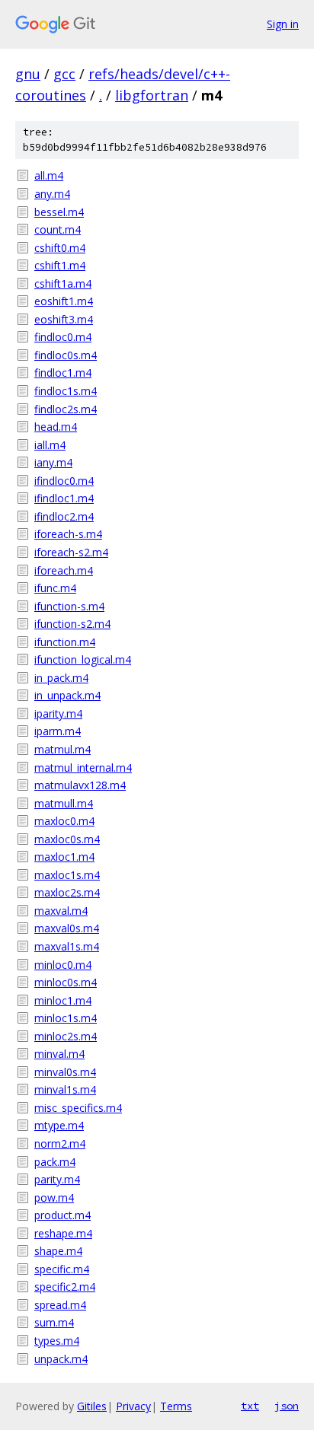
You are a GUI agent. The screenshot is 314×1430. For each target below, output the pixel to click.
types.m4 (56, 1340)
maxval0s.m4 (66, 928)
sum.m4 (54, 1322)
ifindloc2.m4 (64, 516)
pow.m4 (54, 1197)
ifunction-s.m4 (69, 606)
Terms (176, 1406)
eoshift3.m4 (63, 319)
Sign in (283, 24)
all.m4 (48, 175)
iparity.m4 (58, 713)
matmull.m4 (63, 803)
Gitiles (92, 1406)
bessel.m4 (59, 212)
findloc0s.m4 (65, 355)
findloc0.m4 (62, 337)
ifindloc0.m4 (64, 480)
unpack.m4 (61, 1359)
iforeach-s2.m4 (71, 552)
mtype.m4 (59, 1125)
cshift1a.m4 (62, 283)
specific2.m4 (64, 1286)
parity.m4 (57, 1179)
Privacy (133, 1406)
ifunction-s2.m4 (72, 623)
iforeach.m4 (63, 570)
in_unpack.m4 (67, 695)
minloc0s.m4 (65, 982)
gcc (64, 74)
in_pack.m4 (61, 677)
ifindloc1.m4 (64, 498)
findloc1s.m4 (65, 391)
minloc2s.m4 (65, 1036)
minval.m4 (59, 1053)
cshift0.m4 (59, 247)
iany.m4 (53, 462)
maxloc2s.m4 (67, 892)
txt (250, 1405)
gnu (27, 74)
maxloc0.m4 (64, 821)
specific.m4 (61, 1269)
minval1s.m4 (65, 1089)
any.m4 (52, 193)
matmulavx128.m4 (80, 785)
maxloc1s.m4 (67, 875)
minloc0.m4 (62, 964)
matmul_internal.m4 (83, 767)
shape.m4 (58, 1251)
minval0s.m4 (65, 1072)
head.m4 (55, 426)
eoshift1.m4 (63, 301)
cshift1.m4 (59, 265)
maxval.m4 (61, 910)
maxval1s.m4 (66, 946)
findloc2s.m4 (65, 409)
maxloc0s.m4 (67, 839)
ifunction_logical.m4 (82, 659)
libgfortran (151, 95)
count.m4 (57, 229)
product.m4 (62, 1215)
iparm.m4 (57, 731)
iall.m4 (50, 445)
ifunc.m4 (55, 588)
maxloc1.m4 (64, 856)
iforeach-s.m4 (68, 534)
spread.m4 (60, 1305)
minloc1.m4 (62, 1000)
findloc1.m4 (62, 372)
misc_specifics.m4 (78, 1107)
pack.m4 (54, 1162)
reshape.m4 (63, 1233)
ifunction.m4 (64, 642)
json (286, 1405)
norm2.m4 (59, 1143)
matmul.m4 (62, 749)
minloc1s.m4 (65, 1018)
